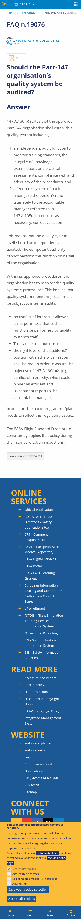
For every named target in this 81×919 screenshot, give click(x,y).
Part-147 (21, 40)
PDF (18, 58)
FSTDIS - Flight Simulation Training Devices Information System (44, 620)
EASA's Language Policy (42, 711)
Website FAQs (35, 750)
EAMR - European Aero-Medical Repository (42, 549)
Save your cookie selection (28, 889)
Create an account (38, 764)
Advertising (19, 884)
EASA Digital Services (40, 559)
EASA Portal (33, 566)
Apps (76, 4)
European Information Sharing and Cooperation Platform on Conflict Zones (43, 593)
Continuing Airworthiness (44, 40)
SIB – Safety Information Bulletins (43, 655)
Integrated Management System (43, 721)
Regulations (14, 43)
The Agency (28, 12)
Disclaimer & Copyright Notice (42, 701)
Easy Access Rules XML (42, 778)
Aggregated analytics (25, 874)
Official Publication (39, 509)
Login (29, 757)
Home (10, 12)
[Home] (10, 912)
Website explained (38, 743)
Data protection (36, 692)
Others (10, 40)
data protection (47, 853)
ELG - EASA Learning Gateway (40, 575)
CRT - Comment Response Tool (36, 537)
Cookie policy (34, 685)
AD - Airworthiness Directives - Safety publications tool (39, 521)
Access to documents (40, 678)
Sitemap (31, 792)
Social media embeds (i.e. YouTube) (34, 879)
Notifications (34, 771)
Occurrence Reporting (41, 633)
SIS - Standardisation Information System (40, 643)
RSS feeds (32, 785)
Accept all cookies (21, 899)
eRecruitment (35, 608)
